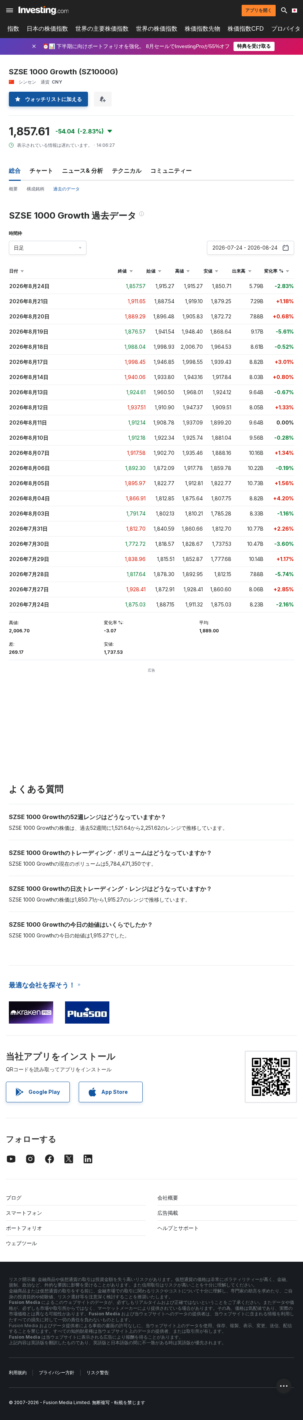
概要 (13, 189)
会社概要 (167, 1197)
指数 (13, 29)
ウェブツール (21, 1243)
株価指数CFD (246, 29)
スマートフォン (24, 1213)
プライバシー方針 (56, 1372)
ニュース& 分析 (82, 170)
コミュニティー (171, 170)
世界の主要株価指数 (102, 29)
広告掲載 (167, 1213)
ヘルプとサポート (178, 1228)
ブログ (13, 1197)
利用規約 (18, 1372)
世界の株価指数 (156, 29)
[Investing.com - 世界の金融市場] (43, 10)
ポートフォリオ (24, 1228)
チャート (41, 170)
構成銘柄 (35, 189)
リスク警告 (97, 1372)
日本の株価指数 (47, 29)
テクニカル (127, 170)
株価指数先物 (202, 29)
